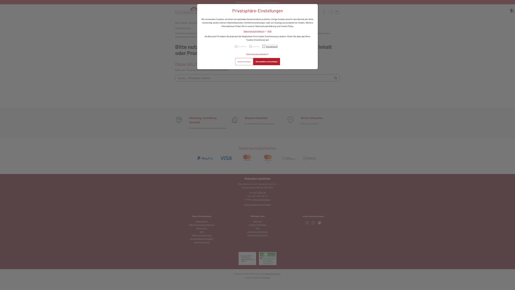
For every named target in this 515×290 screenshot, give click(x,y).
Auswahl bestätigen (244, 62)
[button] (257, 54)
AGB (269, 31)
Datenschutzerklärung (254, 31)
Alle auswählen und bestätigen (266, 62)
